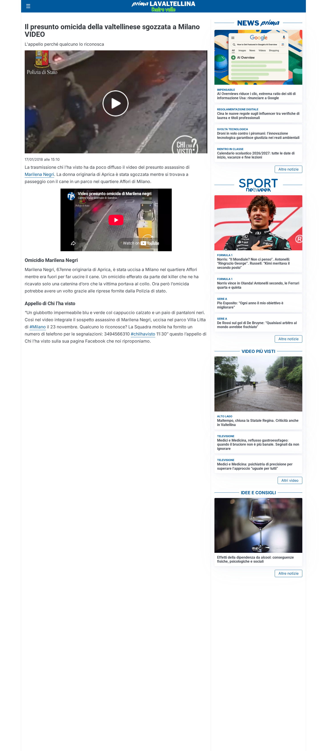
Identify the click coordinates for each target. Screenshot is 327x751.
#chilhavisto (143, 334)
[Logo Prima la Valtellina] (163, 6)
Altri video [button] (290, 480)
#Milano (38, 326)
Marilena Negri (39, 174)
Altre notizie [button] (289, 169)
